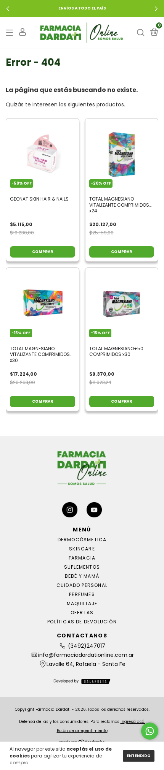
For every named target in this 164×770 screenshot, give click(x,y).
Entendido (139, 756)
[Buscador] (140, 32)
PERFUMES (82, 594)
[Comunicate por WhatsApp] (149, 731)
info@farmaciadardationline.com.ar (86, 655)
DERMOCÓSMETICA (82, 539)
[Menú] (11, 32)
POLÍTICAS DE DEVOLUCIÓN (82, 621)
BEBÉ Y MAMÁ (82, 576)
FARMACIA (82, 558)
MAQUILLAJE (82, 603)
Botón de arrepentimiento (82, 731)
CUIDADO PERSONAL (82, 585)
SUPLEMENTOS (82, 567)
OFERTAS (82, 612)
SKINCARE (82, 548)
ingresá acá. (133, 721)
